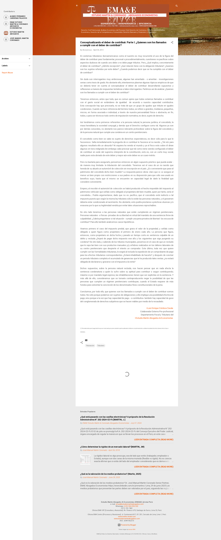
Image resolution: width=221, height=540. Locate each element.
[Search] (176, 6)
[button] (172, 43)
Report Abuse (7, 73)
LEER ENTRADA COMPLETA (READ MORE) (153, 439)
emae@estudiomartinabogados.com (130, 504)
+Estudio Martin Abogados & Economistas (154, 318)
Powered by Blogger (128, 525)
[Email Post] (86, 341)
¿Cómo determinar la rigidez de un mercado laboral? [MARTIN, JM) (112, 447)
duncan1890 (131, 529)
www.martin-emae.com (127, 516)
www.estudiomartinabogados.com (127, 519)
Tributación (90, 346)
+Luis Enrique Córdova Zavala (159, 308)
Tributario (100, 346)
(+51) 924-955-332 (131, 506)
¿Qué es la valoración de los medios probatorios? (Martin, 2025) (110, 474)
